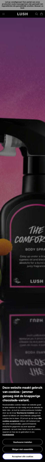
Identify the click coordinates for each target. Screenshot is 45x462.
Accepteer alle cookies (22, 456)
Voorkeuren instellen (22, 442)
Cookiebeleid (8, 435)
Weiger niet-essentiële (22, 449)
